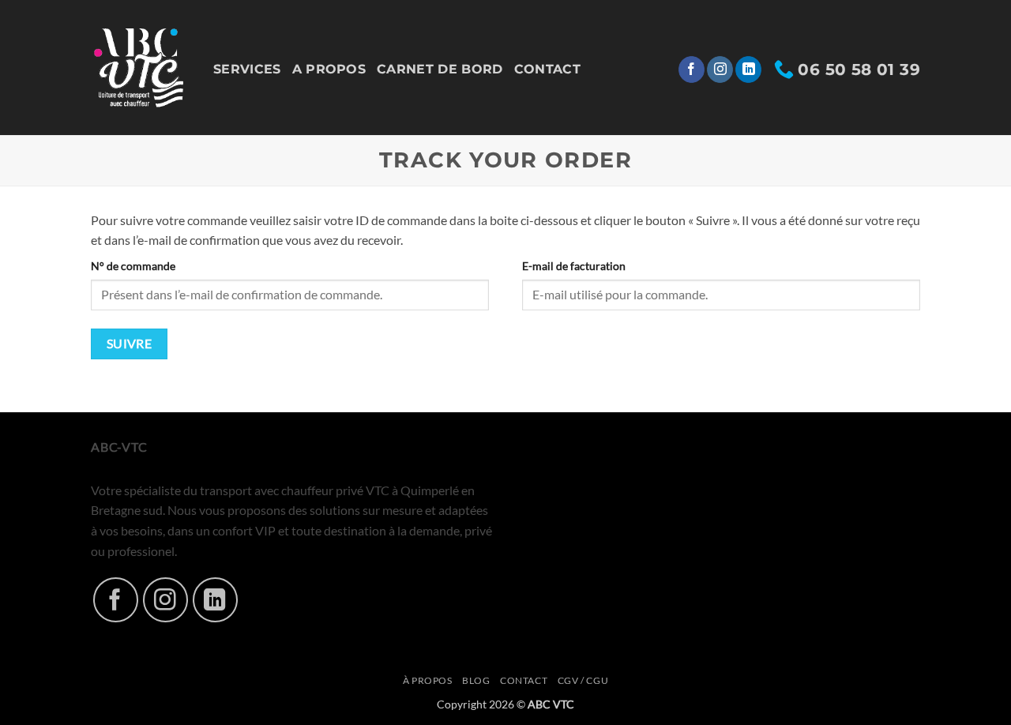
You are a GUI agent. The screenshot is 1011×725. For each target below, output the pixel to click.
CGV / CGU (583, 680)
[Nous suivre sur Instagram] (720, 69)
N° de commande (133, 265)
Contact (547, 69)
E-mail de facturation (574, 265)
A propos (329, 69)
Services (247, 69)
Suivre (129, 343)
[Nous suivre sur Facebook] (691, 69)
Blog (476, 680)
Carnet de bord (439, 69)
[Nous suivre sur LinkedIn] (748, 69)
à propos (428, 680)
